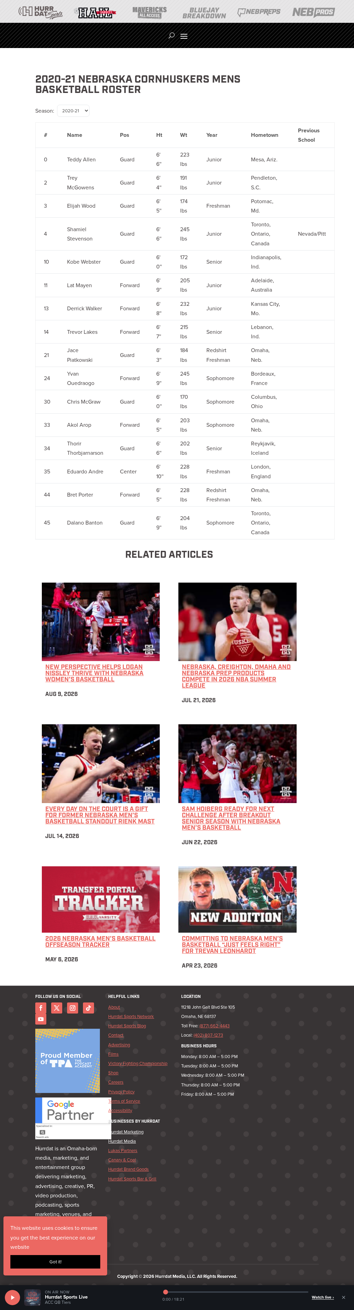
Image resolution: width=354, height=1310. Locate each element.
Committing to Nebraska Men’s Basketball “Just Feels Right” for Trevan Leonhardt (232, 945)
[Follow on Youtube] (40, 1019)
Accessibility (120, 1110)
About (114, 1007)
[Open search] (172, 35)
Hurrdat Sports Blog (127, 1025)
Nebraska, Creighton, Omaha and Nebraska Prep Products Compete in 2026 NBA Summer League (236, 677)
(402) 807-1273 (208, 1035)
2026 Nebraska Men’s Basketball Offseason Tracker (100, 942)
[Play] (12, 1297)
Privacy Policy (121, 1091)
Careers (115, 1082)
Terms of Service (124, 1101)
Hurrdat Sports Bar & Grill (132, 1179)
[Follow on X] (56, 1008)
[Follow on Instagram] (72, 1008)
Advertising (119, 1045)
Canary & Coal (122, 1160)
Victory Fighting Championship (137, 1063)
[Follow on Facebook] (40, 1008)
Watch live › (323, 1297)
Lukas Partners (122, 1150)
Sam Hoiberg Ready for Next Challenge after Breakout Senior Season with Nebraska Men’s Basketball (231, 819)
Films (113, 1054)
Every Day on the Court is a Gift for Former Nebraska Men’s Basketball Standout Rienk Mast (100, 816)
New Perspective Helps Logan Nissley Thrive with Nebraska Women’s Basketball (94, 674)
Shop (113, 1072)
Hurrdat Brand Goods (128, 1169)
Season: (44, 111)
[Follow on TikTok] (88, 1008)
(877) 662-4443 (214, 1025)
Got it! (55, 1262)
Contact (115, 1035)
